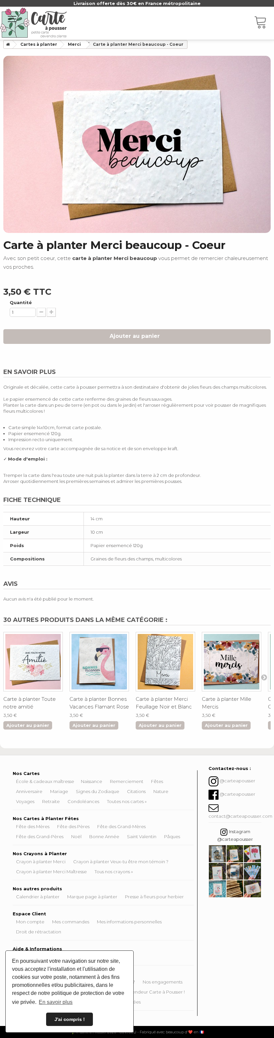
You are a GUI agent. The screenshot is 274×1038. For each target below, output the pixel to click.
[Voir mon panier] (264, 23)
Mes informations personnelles (129, 921)
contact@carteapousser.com (240, 816)
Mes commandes (70, 921)
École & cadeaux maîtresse (45, 781)
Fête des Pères (73, 826)
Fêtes (157, 781)
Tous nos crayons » (114, 871)
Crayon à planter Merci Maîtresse (51, 871)
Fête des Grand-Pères (39, 836)
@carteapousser (237, 781)
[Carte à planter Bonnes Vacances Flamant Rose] (99, 661)
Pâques (172, 836)
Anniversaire (29, 791)
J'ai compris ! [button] (69, 1019)
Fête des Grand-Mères (121, 826)
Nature (160, 791)
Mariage (59, 791)
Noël (76, 836)
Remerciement (126, 781)
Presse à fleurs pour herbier (154, 896)
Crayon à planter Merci (40, 861)
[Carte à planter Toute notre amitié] (33, 661)
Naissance (91, 781)
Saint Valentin (141, 836)
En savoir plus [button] (56, 1002)
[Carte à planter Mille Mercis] (231, 661)
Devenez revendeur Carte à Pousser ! (144, 992)
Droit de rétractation (38, 931)
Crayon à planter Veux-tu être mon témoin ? (120, 861)
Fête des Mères (32, 826)
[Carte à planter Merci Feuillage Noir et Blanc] (165, 661)
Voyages (25, 801)
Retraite (51, 801)
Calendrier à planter (37, 896)
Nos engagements (162, 982)
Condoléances (83, 801)
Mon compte (30, 921)
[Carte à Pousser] (33, 23)
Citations (136, 791)
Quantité (21, 302)
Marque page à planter (92, 896)
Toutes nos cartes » (127, 801)
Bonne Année (104, 836)
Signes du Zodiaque (97, 791)
